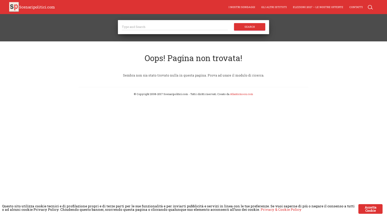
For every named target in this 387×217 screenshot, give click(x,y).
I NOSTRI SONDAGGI (242, 7)
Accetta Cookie (370, 209)
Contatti (356, 7)
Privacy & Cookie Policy (281, 209)
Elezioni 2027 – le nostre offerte (318, 7)
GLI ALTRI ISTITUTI (274, 7)
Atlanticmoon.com (241, 94)
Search (249, 26)
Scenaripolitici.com (37, 7)
